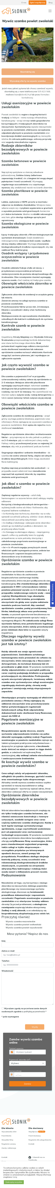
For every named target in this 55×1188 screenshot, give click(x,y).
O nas (23, 2)
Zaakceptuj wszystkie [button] (13, 1182)
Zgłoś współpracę (37, 2)
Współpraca (37, 1132)
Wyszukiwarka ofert (9, 1132)
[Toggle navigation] (50, 10)
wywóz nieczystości (41, 126)
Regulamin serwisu (9, 1144)
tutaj (15, 1177)
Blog (50, 2)
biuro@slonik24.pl (22, 94)
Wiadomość (7, 971)
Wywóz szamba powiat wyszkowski (24, 927)
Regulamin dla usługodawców (40, 1140)
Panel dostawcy (35, 1136)
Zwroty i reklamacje (9, 1148)
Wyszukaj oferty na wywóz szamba (28, 81)
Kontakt (31, 1144)
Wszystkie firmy (7, 1140)
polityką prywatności (34, 1011)
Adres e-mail (8, 951)
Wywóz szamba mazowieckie (20, 921)
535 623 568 (44, 91)
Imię (4, 941)
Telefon (5, 961)
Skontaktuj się (27, 71)
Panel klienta (6, 1136)
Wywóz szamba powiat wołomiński (23, 924)
